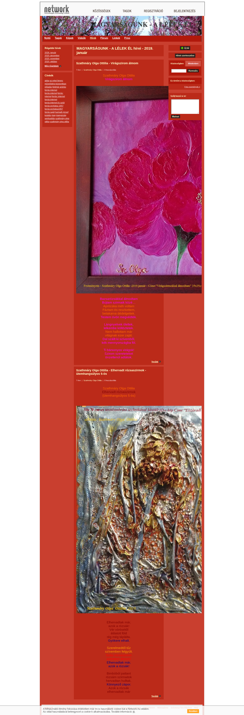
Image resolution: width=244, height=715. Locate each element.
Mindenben (193, 63)
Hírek (93, 38)
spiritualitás (50, 118)
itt (134, 711)
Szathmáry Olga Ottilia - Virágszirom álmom (107, 63)
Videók (82, 38)
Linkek (116, 38)
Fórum (104, 38)
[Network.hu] (56, 11)
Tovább (154, 362)
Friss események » (192, 87)
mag (54, 115)
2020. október (51, 61)
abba (47, 80)
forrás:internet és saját (55, 103)
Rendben (193, 711)
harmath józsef (61, 112)
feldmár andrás (59, 87)
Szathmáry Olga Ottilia (92, 70)
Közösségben (177, 63)
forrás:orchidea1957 (54, 109)
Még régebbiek (52, 66)
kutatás (48, 115)
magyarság (61, 115)
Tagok (58, 38)
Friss (127, 38)
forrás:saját (50, 112)
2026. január (50, 52)
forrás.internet (51, 93)
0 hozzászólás (110, 70)
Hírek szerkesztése (185, 55)
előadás (48, 87)
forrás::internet (58, 96)
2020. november (52, 58)
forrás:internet (51, 99)
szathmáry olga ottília (59, 121)
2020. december (52, 55)
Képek (69, 38)
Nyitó (47, 38)
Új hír (186, 48)
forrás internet (51, 90)
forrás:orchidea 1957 (54, 106)
